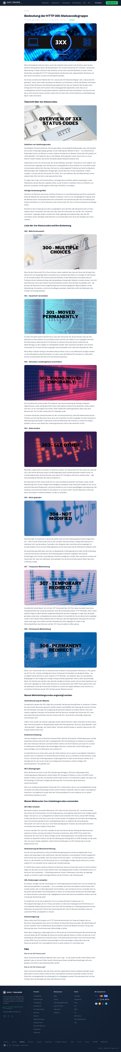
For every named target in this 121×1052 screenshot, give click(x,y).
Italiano (30, 1042)
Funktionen (45, 3)
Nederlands (48, 1042)
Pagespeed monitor (39, 1019)
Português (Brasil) (61, 1042)
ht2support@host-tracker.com (11, 1012)
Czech (72, 1042)
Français (39, 1042)
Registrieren (112, 3)
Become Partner (58, 1006)
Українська (104, 1041)
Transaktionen (37, 1002)
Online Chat (57, 1009)
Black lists (36, 1012)
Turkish (87, 1042)
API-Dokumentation (80, 1019)
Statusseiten (66, 3)
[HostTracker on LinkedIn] (4, 1016)
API (75, 1006)
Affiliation (56, 1012)
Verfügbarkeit (37, 996)
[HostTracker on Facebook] (8, 1016)
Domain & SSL (37, 1006)
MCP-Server (77, 1016)
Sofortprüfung (76, 3)
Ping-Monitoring (37, 999)
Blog (27, 10)
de (89, 3)
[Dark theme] (10, 1045)
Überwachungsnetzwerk (61, 1002)
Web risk (35, 1016)
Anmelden (98, 3)
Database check (38, 1022)
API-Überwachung (38, 1009)
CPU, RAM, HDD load (39, 1026)
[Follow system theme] (4, 1045)
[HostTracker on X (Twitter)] (12, 1016)
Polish (79, 1042)
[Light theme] (7, 1045)
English (6, 1042)
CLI (75, 1012)
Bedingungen (16, 1045)
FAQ (75, 1022)
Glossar (56, 999)
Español (14, 1042)
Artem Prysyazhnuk (33, 20)
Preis (84, 3)
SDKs (75, 1009)
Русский (95, 1041)
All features (36, 1032)
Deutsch (22, 1042)
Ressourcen (55, 3)
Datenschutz (24, 1045)
